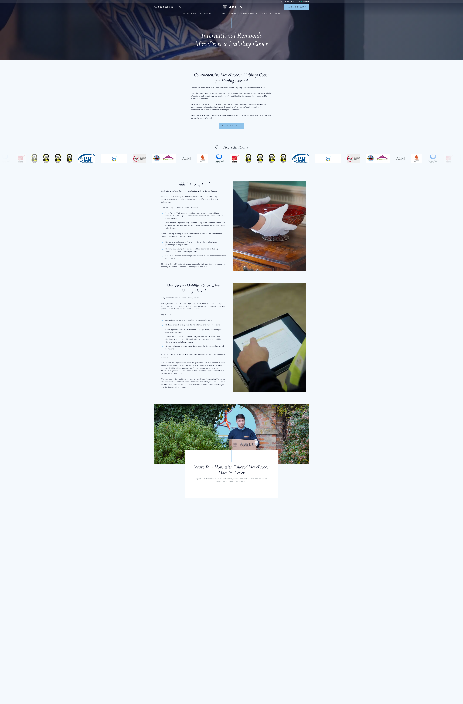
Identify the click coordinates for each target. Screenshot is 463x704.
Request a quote (231, 126)
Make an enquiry (296, 7)
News (277, 13)
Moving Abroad (207, 13)
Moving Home (189, 13)
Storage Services (250, 13)
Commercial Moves (228, 13)
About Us (266, 13)
